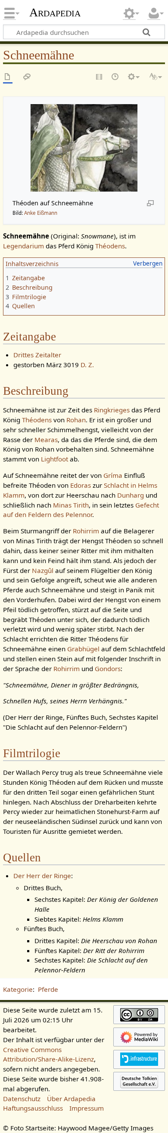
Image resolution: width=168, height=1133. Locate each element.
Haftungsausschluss (33, 1108)
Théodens (110, 245)
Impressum (86, 1108)
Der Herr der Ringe (42, 875)
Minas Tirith (71, 505)
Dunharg (130, 495)
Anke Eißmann (40, 213)
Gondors (108, 668)
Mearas (46, 439)
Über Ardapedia (71, 1098)
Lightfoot (54, 459)
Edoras (80, 485)
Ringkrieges (112, 410)
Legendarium (23, 245)
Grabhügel (83, 648)
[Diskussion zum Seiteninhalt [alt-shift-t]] (27, 77)
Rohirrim (86, 530)
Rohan (76, 419)
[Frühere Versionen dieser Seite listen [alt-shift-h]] (115, 77)
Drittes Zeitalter (37, 354)
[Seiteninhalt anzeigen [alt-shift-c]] (7, 77)
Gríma (112, 475)
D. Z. (87, 364)
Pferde (48, 989)
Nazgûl (42, 570)
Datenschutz (21, 1098)
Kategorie (18, 989)
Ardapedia (55, 12)
